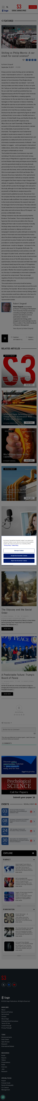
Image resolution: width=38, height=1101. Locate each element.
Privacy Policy (7, 545)
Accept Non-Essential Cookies (19, 555)
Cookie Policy (15, 545)
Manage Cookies (19, 550)
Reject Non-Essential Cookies (19, 560)
